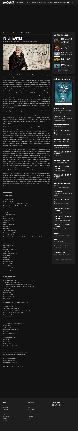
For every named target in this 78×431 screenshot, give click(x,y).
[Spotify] (56, 405)
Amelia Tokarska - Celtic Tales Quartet (62, 132)
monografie (6, 416)
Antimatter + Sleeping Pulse (61, 124)
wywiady (5, 420)
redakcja (30, 405)
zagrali (4, 414)
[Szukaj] (73, 2)
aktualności (6, 405)
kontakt (30, 418)
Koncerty (27, 2)
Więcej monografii (63, 70)
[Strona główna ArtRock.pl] (8, 2)
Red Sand (56, 233)
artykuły (5, 418)
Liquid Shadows (58, 192)
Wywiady (50, 2)
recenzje (5, 411)
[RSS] (59, 405)
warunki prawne (31, 409)
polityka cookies (32, 411)
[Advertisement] (39, 17)
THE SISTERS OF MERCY (60, 252)
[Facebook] (53, 405)
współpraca (30, 416)
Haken (55, 239)
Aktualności (20, 2)
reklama (29, 414)
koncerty (5, 407)
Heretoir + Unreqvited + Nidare (62, 246)
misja (29, 407)
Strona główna (7, 32)
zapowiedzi (6, 409)
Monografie (63, 2)
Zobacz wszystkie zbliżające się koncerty (63, 260)
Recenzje (39, 2)
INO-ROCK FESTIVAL (59, 108)
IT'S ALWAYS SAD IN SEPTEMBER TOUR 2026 (62, 153)
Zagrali (45, 2)
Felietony (56, 2)
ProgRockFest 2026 (59, 116)
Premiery (33, 2)
